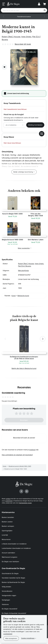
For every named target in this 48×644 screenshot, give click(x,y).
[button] (3, 16)
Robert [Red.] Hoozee (11, 36)
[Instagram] (26, 491)
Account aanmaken (8, 553)
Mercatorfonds (23, 270)
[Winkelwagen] (44, 4)
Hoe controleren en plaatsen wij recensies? (17, 455)
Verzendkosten (7, 591)
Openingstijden (7, 530)
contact (8, 498)
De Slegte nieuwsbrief (9, 609)
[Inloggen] (39, 4)
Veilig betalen (6, 587)
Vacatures (5, 604)
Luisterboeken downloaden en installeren (16, 548)
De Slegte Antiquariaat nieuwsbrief (14, 613)
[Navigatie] (3, 4)
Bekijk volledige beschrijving (23, 172)
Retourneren (6, 539)
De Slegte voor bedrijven (10, 561)
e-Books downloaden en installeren (14, 544)
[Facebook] (21, 491)
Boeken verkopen (8, 526)
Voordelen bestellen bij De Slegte (13, 578)
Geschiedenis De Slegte (10, 573)
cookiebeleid (7, 634)
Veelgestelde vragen (25, 503)
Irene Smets (26, 36)
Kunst (13, 296)
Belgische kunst (23, 296)
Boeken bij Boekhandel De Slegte (13, 582)
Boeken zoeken (7, 522)
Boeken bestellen (8, 517)
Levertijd (5, 535)
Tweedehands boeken (24, 16)
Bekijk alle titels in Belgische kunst (24, 368)
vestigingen (9, 501)
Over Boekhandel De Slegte (13, 568)
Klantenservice (8, 512)
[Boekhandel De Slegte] (13, 4)
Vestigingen (6, 600)
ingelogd (32, 450)
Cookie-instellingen (28, 638)
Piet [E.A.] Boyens (24, 266)
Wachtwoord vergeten (9, 557)
